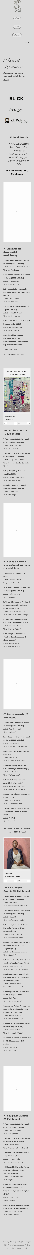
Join (17, 26)
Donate (17, 35)
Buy (17, 18)
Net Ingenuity (15, 1242)
